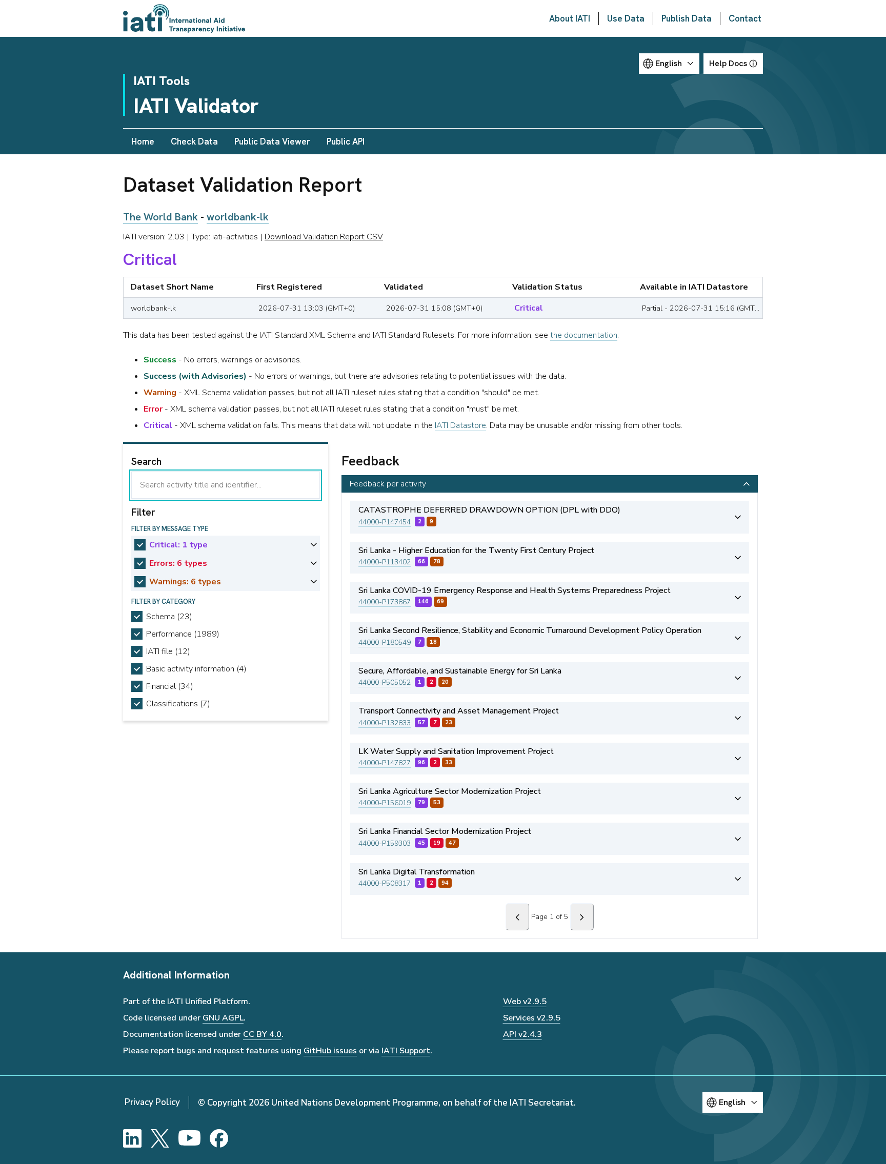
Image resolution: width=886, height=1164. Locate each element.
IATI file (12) (168, 651)
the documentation (583, 335)
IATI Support (405, 1050)
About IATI (569, 18)
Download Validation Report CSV (324, 236)
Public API (346, 141)
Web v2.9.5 (525, 1001)
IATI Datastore (460, 425)
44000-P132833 (384, 723)
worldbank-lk (238, 216)
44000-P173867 (384, 602)
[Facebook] (219, 1138)
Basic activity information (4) (196, 669)
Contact (745, 18)
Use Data (626, 18)
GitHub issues (330, 1050)
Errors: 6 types (178, 563)
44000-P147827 (384, 763)
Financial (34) (169, 686)
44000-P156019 (384, 803)
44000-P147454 (384, 522)
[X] (160, 1138)
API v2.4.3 (522, 1034)
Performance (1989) (182, 634)
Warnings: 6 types (185, 581)
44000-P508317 (384, 883)
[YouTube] (189, 1138)
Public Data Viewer (272, 141)
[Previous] (517, 916)
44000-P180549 (384, 642)
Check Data (194, 141)
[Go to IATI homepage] (184, 18)
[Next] (582, 916)
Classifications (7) (178, 703)
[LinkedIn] (132, 1138)
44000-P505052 (384, 682)
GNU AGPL (223, 1018)
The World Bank (160, 216)
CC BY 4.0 (262, 1034)
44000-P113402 (384, 562)
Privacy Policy (152, 1102)
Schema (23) (169, 616)
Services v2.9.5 (531, 1018)
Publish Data (686, 18)
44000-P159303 (384, 843)
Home (142, 141)
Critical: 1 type (178, 544)
